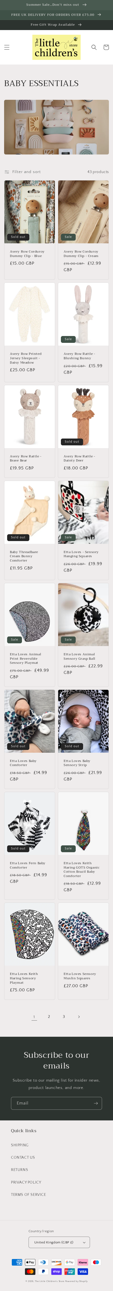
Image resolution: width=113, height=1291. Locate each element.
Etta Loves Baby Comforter (23, 763)
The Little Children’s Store (49, 1281)
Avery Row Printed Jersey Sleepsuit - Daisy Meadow (25, 358)
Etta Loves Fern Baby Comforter (28, 865)
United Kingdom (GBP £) (54, 1242)
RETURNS (19, 1170)
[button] (7, 47)
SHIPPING (20, 1145)
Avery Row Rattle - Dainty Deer (79, 458)
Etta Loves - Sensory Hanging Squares (81, 554)
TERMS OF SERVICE (28, 1195)
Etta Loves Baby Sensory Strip (77, 763)
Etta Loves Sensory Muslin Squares (80, 976)
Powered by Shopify (76, 1281)
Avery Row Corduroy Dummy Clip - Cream (81, 254)
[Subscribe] (96, 1103)
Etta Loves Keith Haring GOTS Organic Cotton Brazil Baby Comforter (82, 869)
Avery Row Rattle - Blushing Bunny (79, 356)
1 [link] (34, 1017)
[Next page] (79, 1017)
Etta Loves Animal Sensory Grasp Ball (79, 656)
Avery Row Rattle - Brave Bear (26, 458)
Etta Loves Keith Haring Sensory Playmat (24, 978)
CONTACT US (23, 1157)
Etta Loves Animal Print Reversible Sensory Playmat (25, 658)
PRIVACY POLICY (26, 1182)
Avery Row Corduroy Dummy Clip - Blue (27, 254)
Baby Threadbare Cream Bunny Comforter (24, 556)
